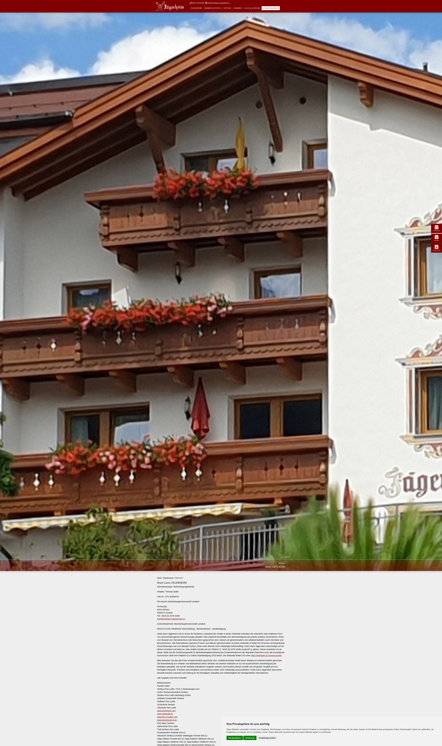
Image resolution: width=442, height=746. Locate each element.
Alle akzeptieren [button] (234, 738)
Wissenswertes (270, 8)
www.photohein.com (166, 711)
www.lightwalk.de (165, 714)
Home (159, 578)
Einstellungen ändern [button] (267, 738)
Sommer (237, 8)
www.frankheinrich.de (167, 720)
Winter (227, 8)
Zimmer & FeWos (212, 8)
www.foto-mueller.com (167, 717)
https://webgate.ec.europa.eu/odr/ (266, 655)
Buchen (436, 240)
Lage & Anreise (252, 8)
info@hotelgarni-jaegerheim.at (218, 3)
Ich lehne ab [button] (250, 738)
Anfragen (436, 230)
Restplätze (436, 250)
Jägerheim (196, 8)
